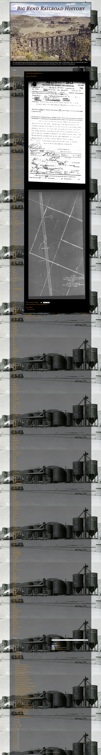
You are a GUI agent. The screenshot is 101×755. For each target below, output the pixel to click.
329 (13, 96)
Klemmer (15, 355)
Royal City (15, 516)
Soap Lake (15, 548)
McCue (14, 394)
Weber (14, 607)
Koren (14, 357)
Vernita (14, 582)
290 (13, 86)
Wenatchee (15, 609)
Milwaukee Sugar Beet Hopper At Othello (24, 682)
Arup (14, 162)
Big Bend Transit (16, 183)
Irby (13, 339)
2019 (15, 728)
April (16, 721)
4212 (14, 112)
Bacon (14, 166)
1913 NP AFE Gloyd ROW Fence (22, 709)
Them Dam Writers (17, 569)
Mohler (14, 407)
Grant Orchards (16, 313)
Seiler (14, 534)
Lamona (14, 363)
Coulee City (15, 230)
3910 (14, 106)
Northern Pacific (43, 304)
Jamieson (15, 341)
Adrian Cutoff (15, 139)
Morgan (14, 418)
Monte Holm (15, 415)
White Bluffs (15, 617)
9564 (14, 132)
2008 (15, 748)
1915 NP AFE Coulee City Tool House (23, 679)
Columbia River (16, 223)
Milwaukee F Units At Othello (21, 695)
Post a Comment (31, 309)
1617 (14, 72)
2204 (14, 78)
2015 (15, 735)
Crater (14, 233)
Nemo (14, 435)
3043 (14, 91)
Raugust (14, 488)
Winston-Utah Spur (17, 627)
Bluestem (15, 185)
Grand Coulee (16, 309)
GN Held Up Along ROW (20, 702)
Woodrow (15, 630)
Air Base (14, 143)
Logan (14, 376)
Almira (14, 148)
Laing (14, 360)
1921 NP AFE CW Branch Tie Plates (23, 672)
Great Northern (16, 316)
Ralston (14, 487)
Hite (13, 336)
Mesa (14, 400)
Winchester (15, 623)
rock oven (15, 510)
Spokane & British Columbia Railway (17, 553)
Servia (14, 537)
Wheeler (14, 615)
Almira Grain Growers (17, 149)
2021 (15, 649)
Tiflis (14, 571)
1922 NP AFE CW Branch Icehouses (23, 688)
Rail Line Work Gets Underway (21, 677)
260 (13, 83)
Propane (14, 477)
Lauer (14, 368)
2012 (15, 741)
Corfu (14, 228)
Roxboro (14, 515)
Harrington (15, 326)
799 (13, 120)
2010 (15, 744)
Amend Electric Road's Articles (21, 711)
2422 (14, 81)
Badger (14, 167)
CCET (14, 208)
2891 (14, 84)
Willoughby (15, 620)
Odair (14, 447)
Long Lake (15, 377)
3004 (14, 89)
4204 (14, 110)
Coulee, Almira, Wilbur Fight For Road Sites (24, 699)
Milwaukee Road (16, 404)
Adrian (14, 138)
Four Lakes (15, 294)
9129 (14, 130)
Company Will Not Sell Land (21, 664)
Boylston (14, 190)
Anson (14, 154)
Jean (14, 346)
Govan (14, 307)
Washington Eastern (17, 594)
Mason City (15, 391)
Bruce (14, 195)
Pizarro (14, 470)
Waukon (14, 602)
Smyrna (14, 547)
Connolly (15, 226)
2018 (15, 730)
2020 (15, 650)
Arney (14, 161)
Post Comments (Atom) (36, 317)
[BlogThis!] (45, 302)
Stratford (15, 563)
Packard (14, 460)
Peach (14, 469)
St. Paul (14, 559)
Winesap (15, 625)
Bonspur (14, 188)
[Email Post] (41, 302)
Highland (15, 331)
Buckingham (15, 196)
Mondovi (14, 412)
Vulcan (14, 585)
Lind (14, 374)
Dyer (14, 267)
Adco (14, 136)
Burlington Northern (17, 198)
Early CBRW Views (19, 715)
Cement (14, 209)
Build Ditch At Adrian (19, 673)
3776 (14, 104)
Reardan (15, 490)
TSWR (14, 576)
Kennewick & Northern (15, 352)
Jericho (14, 347)
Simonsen (15, 544)
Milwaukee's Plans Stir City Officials (22, 706)
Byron (14, 199)
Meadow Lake (16, 397)
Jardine (14, 344)
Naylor (14, 430)
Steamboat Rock (16, 561)
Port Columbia (16, 472)
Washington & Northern (16, 593)
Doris (14, 261)
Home (57, 315)
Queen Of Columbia (17, 480)
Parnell (14, 465)
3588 (14, 99)
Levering (15, 371)
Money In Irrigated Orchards (21, 713)
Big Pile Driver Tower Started (21, 670)
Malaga (14, 384)
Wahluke (14, 587)
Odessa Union (16, 451)
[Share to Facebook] (47, 302)
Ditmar (14, 256)
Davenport (15, 244)
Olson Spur (15, 454)
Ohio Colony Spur (16, 452)
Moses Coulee (16, 423)
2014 (15, 737)
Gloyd (38, 304)
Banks (14, 169)
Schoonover (15, 528)
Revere (14, 498)
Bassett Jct (15, 174)
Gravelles (15, 315)
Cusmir (14, 238)
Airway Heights (16, 144)
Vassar (14, 580)
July (16, 661)
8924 (14, 127)
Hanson (14, 325)
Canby (14, 203)
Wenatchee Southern (17, 610)
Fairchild (14, 285)
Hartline (14, 328)
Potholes (15, 474)
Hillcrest (14, 334)
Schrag (14, 529)
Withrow (14, 628)
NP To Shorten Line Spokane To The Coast (24, 697)
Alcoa (14, 146)
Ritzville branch (16, 501)
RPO (14, 518)
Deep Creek (15, 247)
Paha (14, 462)
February (17, 724)
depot (14, 252)
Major (14, 382)
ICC (13, 338)
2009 (15, 746)
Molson (14, 410)
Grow (14, 318)
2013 (15, 739)
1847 (14, 73)
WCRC (14, 604)
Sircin (14, 545)
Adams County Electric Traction (16, 134)
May (16, 719)
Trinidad (14, 574)
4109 (14, 109)
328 (13, 94)
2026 (15, 640)
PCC (14, 467)
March (16, 722)
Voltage (14, 583)
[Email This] (43, 302)
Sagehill (14, 521)
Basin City (15, 172)
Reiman (14, 493)
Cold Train (15, 217)
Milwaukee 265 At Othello (20, 693)
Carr (14, 204)
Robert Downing (16, 505)
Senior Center (16, 535)
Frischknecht (15, 296)
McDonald (15, 396)
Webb (14, 605)
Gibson (14, 302)
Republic (15, 497)
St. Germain (15, 558)
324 (13, 92)
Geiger (14, 301)
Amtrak (14, 152)
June (16, 663)
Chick (14, 215)
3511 (14, 97)
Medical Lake (16, 399)
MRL (14, 427)
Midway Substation (17, 402)
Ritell (14, 500)
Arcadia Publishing (17, 159)
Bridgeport (15, 193)
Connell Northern (32, 304)
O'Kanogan (15, 446)
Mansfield (15, 386)
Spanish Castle (16, 550)
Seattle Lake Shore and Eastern (17, 532)
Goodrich (15, 305)
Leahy (14, 369)
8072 (14, 122)
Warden (14, 590)
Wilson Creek (16, 622)
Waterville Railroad (17, 600)
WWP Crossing (16, 633)
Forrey (14, 292)
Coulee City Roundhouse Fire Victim (23, 700)
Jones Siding (15, 349)
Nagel (14, 428)
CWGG (14, 241)
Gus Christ (15, 320)
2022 (15, 647)
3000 (14, 87)
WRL (14, 631)
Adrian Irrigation (16, 141)
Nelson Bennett (16, 433)
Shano (14, 540)
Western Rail (15, 612)
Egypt (14, 270)
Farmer (14, 286)
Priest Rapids (16, 475)
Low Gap (15, 379)
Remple (14, 495)
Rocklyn (14, 511)
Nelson (14, 432)
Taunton (14, 566)
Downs (14, 266)
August (17, 659)
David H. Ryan (16, 246)
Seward (14, 539)
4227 (14, 114)
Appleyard (15, 157)
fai (13, 283)
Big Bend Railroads (17, 181)
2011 (15, 743)
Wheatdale (15, 613)
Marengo (15, 389)
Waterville (15, 599)
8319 (14, 124)
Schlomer (15, 526)
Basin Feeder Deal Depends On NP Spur (24, 666)
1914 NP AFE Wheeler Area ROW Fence (24, 690)
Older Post (85, 315)
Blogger (58, 752)
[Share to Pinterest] (49, 302)
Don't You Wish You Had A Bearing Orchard (24, 708)
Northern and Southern (16, 441)
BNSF (14, 186)
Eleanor (14, 272)
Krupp (14, 358)
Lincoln (14, 373)
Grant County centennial (16, 311)
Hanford (14, 323)
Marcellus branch (16, 387)
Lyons (14, 381)
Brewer (14, 191)
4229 (14, 115)
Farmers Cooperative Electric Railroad (17, 289)
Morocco (15, 420)
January (17, 726)
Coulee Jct (15, 231)
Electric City (15, 274)
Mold (14, 409)
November (17, 654)
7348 (14, 119)
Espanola (15, 280)
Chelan (14, 214)
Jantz (14, 343)
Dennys (14, 251)
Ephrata (14, 275)
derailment (15, 254)
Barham (14, 170)
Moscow (14, 422)
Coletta (14, 219)
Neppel (14, 436)
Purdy (14, 479)
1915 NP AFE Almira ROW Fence (22, 681)
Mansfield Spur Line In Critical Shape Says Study (25, 686)
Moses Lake (15, 425)
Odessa (14, 449)
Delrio (14, 249)
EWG (14, 281)
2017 (15, 732)
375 (13, 102)
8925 (14, 128)
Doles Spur (15, 257)
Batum (14, 175)
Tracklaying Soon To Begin (21, 668)
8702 (14, 125)
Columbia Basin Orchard (16, 221)
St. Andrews (15, 556)
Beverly (14, 177)
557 (13, 117)
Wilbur (14, 618)
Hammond (15, 321)
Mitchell (14, 405)
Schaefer (15, 524)
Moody (14, 417)
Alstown (14, 151)
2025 (15, 641)
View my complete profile (60, 649)
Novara (14, 444)
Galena (14, 299)
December (17, 652)
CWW (14, 243)
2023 (15, 645)
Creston (14, 234)
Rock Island (15, 506)
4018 (14, 107)
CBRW (14, 206)
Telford (14, 568)
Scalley (14, 523)
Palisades (15, 464)
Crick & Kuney (16, 236)
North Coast (15, 438)
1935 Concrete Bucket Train (21, 684)
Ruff (14, 519)
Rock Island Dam (16, 508)
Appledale (15, 156)
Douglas (14, 264)
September (17, 657)
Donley (14, 259)
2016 (15, 734)
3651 (14, 101)
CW (13, 239)
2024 (15, 643)
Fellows (14, 291)
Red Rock (15, 492)
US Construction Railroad (16, 578)
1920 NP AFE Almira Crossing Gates (23, 717)
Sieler (14, 542)
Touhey (14, 572)
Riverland (15, 503)
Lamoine (15, 362)
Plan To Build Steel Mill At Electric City (23, 704)
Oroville (14, 457)
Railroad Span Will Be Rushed (21, 675)
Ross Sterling (16, 513)
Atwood (14, 164)
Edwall (14, 269)
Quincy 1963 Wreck (17, 483)
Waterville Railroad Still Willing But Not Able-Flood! (26, 691)
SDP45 (58, 645)
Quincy (14, 482)
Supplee (14, 564)
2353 (14, 79)
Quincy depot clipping (17, 485)
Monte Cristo (15, 414)
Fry (13, 297)
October (17, 656)
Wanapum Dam (16, 588)
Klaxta (14, 353)
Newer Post (28, 315)
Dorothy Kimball (16, 262)
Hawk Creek (15, 329)
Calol (14, 201)
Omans (14, 456)
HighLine (15, 333)
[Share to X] (46, 302)
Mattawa (14, 392)
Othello (14, 459)
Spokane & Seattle (17, 554)
